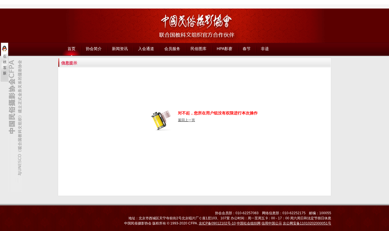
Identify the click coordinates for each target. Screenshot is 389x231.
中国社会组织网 (249, 223)
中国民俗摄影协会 (137, 223)
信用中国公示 (271, 223)
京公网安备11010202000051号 (307, 223)
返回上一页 (186, 120)
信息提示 (69, 63)
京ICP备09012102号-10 (217, 223)
